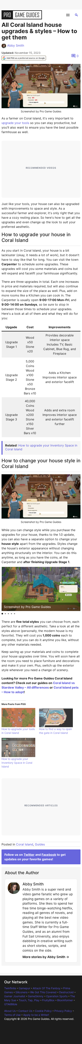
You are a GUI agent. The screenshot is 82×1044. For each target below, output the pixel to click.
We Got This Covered (43, 992)
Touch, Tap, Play (29, 1000)
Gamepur (24, 988)
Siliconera (21, 992)
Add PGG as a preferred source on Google (25, 58)
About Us (10, 1010)
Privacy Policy (63, 1010)
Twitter (29, 854)
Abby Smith (15, 45)
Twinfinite (10, 988)
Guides (40, 844)
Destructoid (66, 992)
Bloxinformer (65, 1000)
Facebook (49, 854)
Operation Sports (57, 996)
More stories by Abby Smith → (46, 957)
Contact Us (25, 1010)
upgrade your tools (15, 123)
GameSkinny (35, 996)
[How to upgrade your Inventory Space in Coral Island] (18, 747)
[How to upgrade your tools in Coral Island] (18, 717)
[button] (2, 613)
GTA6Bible (10, 1004)
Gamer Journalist (14, 996)
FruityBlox (48, 1000)
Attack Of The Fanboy (46, 988)
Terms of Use (12, 1014)
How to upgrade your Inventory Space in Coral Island (41, 447)
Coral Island (24, 844)
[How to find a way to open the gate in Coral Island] (56, 717)
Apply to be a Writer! (36, 1014)
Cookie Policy (43, 1010)
